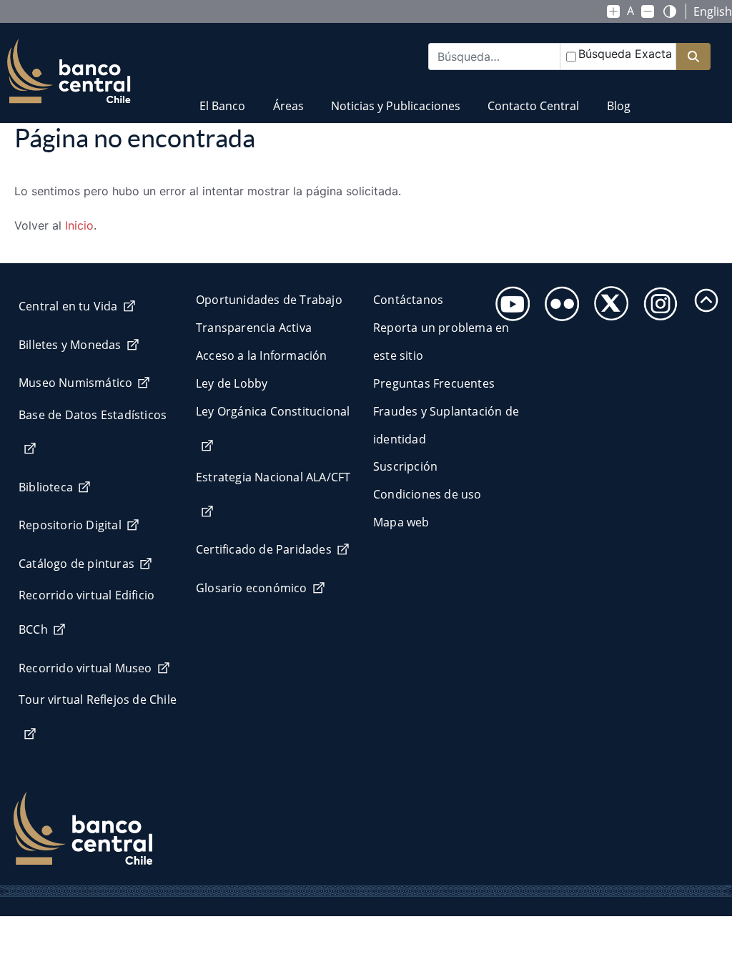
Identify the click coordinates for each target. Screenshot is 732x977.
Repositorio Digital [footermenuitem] (70, 525)
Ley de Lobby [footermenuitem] (231, 383)
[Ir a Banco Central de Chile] (69, 71)
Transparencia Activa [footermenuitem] (254, 327)
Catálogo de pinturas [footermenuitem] (76, 563)
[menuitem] (222, 97)
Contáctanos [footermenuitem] (408, 300)
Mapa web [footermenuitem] (401, 522)
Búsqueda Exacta (625, 53)
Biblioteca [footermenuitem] (46, 487)
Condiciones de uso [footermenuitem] (427, 494)
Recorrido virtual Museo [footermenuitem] (85, 668)
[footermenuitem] (508, 299)
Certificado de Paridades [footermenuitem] (264, 549)
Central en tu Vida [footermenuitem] (68, 306)
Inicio (79, 225)
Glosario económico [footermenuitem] (251, 588)
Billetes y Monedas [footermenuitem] (70, 345)
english (712, 11)
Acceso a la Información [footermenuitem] (261, 355)
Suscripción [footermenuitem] (405, 466)
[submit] (693, 56)
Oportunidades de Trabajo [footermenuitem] (269, 300)
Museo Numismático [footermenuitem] (75, 383)
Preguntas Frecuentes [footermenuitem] (434, 383)
